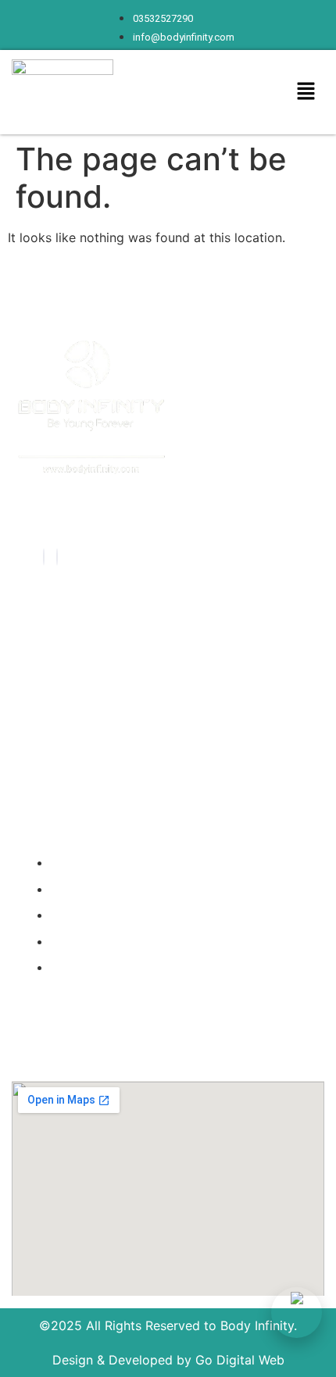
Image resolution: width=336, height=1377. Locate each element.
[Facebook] (44, 556)
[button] (306, 92)
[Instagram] (57, 556)
